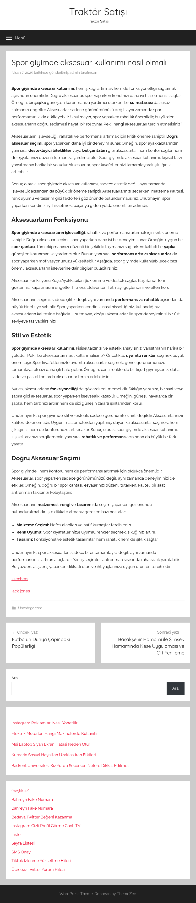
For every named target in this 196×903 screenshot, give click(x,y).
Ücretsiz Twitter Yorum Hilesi (38, 869)
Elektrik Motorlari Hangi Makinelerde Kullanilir (54, 733)
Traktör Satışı (98, 11)
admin (75, 72)
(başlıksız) (20, 790)
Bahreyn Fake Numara (32, 799)
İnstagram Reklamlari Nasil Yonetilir (44, 723)
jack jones (20, 591)
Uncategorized (30, 608)
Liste (16, 834)
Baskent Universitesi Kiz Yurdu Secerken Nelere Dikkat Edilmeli (70, 765)
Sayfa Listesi (23, 843)
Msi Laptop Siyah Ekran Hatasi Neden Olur (50, 744)
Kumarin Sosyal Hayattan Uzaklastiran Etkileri (53, 754)
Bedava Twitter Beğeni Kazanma (41, 817)
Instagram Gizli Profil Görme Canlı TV (46, 825)
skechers (19, 578)
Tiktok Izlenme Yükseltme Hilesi (41, 860)
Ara (14, 678)
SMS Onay (21, 852)
